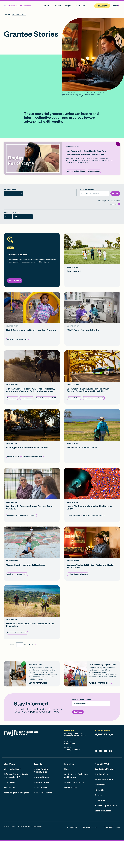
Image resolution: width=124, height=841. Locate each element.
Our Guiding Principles (105, 769)
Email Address (82, 699)
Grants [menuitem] (58, 6)
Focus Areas (9, 782)
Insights (69, 763)
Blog (66, 769)
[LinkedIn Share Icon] (100, 751)
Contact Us (100, 800)
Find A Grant (102, 6)
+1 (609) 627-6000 (72, 750)
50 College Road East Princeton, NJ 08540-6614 (75, 735)
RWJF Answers (71, 787)
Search (115, 6)
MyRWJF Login (104, 734)
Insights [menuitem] (68, 6)
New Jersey (9, 787)
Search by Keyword (87, 189)
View (6, 212)
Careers (98, 795)
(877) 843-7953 (70, 743)
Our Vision (10, 763)
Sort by (16, 212)
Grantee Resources (43, 792)
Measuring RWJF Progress (16, 792)
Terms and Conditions (112, 827)
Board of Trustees (103, 810)
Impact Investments (104, 779)
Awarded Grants (41, 777)
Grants (38, 763)
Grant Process (40, 787)
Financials (99, 790)
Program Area (10, 189)
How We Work (101, 774)
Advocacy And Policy (74, 782)
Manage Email (72, 827)
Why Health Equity (12, 769)
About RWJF (102, 763)
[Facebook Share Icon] (96, 751)
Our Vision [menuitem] (47, 6)
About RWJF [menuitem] (80, 6)
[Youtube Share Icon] (105, 751)
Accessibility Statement (106, 805)
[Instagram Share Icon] (110, 751)
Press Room (100, 784)
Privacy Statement (90, 827)
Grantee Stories (41, 782)
